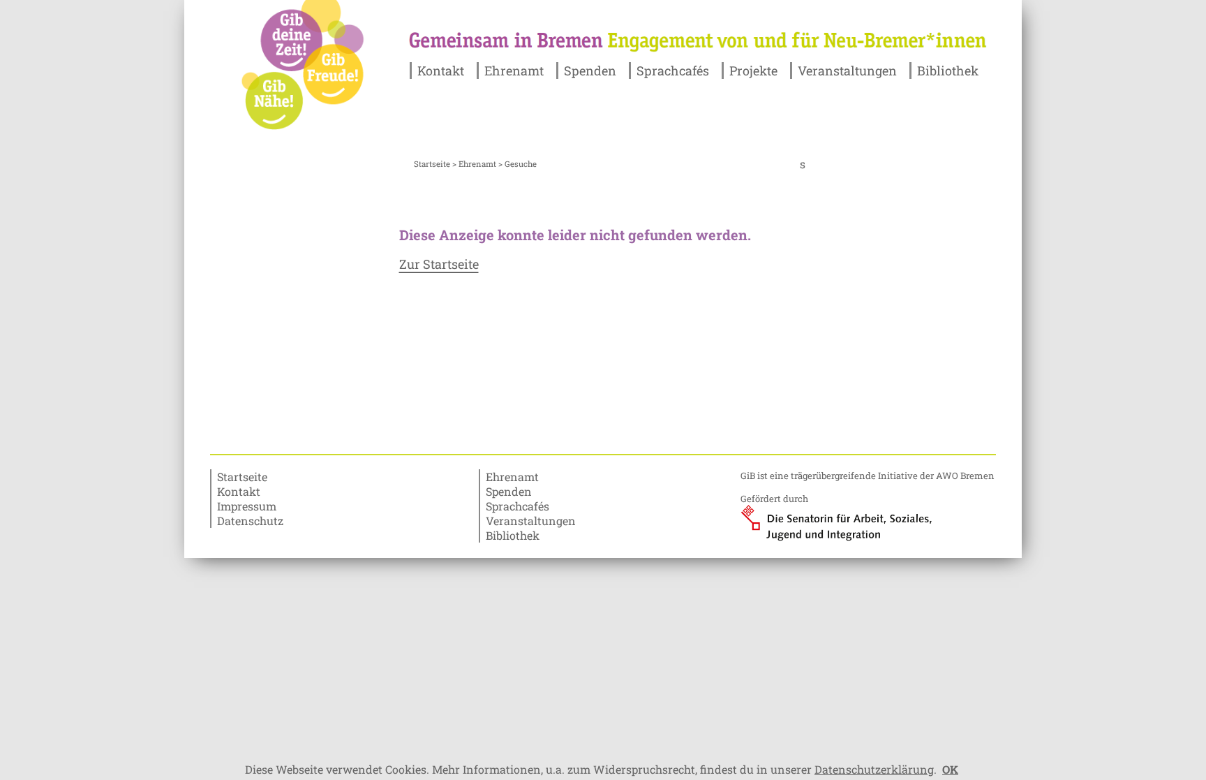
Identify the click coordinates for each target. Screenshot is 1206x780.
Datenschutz (250, 520)
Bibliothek (947, 70)
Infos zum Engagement (546, 123)
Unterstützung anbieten (549, 94)
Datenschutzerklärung (874, 769)
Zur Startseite (439, 264)
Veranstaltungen (847, 70)
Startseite (432, 164)
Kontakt (440, 70)
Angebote (590, 94)
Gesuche (587, 108)
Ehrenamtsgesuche (535, 108)
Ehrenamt (514, 70)
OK (950, 769)
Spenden (590, 70)
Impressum (246, 506)
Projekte (753, 70)
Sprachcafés (672, 70)
